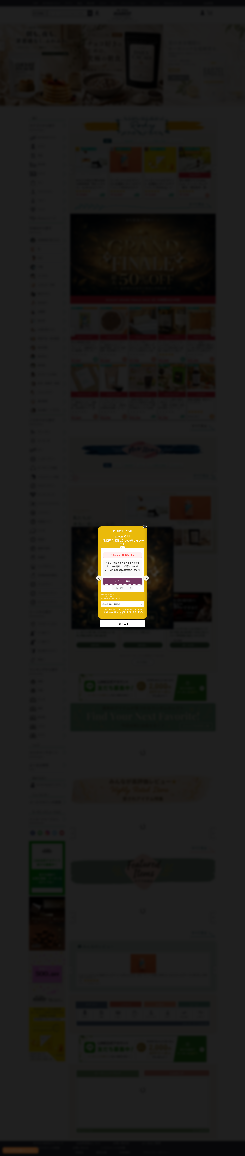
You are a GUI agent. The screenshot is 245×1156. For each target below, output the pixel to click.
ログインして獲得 (122, 581)
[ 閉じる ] (122, 623)
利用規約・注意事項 (112, 604)
